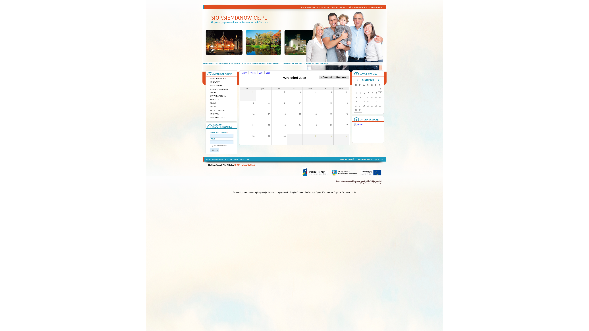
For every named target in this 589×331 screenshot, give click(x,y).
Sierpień (368, 79)
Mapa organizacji (210, 64)
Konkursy (223, 64)
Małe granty (234, 64)
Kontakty (324, 64)
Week (253, 73)
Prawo (295, 64)
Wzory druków (312, 64)
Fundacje (287, 64)
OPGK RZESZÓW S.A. (244, 165)
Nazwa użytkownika (219, 132)
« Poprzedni (326, 77)
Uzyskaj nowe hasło (218, 146)
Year (268, 73)
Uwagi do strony (218, 117)
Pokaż (301, 64)
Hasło (213, 139)
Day (260, 73)
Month (245, 73)
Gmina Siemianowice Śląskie (254, 64)
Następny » (341, 77)
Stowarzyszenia (274, 64)
